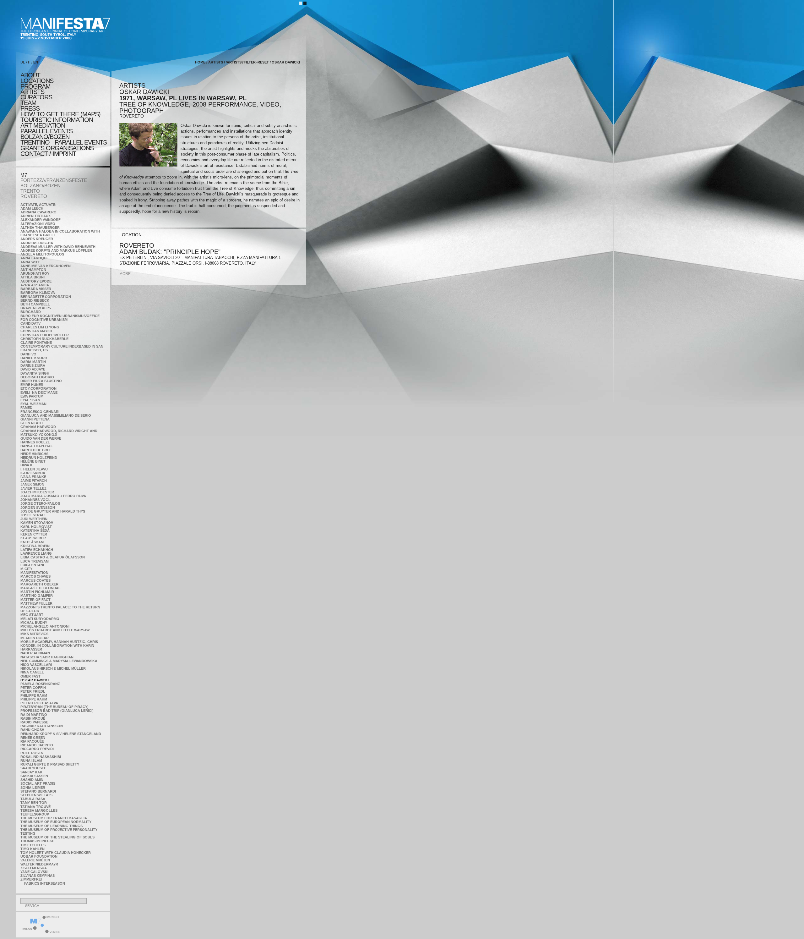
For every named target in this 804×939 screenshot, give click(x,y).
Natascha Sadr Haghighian (46, 657)
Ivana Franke (33, 477)
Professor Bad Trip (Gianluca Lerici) (57, 710)
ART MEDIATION (42, 125)
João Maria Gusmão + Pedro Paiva (53, 496)
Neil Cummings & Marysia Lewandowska (58, 661)
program (35, 86)
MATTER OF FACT (35, 599)
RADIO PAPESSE (34, 722)
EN (35, 62)
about (30, 75)
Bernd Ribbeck (34, 300)
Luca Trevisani (34, 561)
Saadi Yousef (33, 768)
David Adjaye (32, 369)
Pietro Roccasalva (39, 703)
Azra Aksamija (34, 285)
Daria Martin (33, 362)
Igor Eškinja (32, 473)
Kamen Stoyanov (36, 522)
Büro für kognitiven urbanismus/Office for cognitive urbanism (60, 317)
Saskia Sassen (34, 776)
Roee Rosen (31, 753)
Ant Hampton (33, 270)
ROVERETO (33, 196)
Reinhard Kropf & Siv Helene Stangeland (60, 734)
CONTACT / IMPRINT (48, 153)
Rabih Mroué (32, 718)
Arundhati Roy (34, 273)
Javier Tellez (33, 488)
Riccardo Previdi (37, 749)
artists (32, 91)
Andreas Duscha (36, 243)
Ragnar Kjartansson (41, 726)
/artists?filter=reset (247, 62)
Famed (26, 407)
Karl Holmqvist (36, 527)
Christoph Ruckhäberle (44, 339)
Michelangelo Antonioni (44, 626)
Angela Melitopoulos (42, 254)
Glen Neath (31, 423)
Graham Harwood (38, 427)
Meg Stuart (31, 615)
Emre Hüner (31, 385)
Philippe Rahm (33, 695)
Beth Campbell (35, 304)
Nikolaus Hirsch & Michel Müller (53, 668)
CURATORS (36, 97)
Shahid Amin (31, 780)
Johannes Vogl (35, 500)
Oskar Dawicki (34, 680)
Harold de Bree (36, 450)
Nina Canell (32, 672)
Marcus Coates (35, 580)
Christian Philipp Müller (44, 335)
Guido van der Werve (40, 438)
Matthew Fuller (36, 603)
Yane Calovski (34, 872)
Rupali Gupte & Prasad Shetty (49, 764)
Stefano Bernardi (38, 791)
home (200, 62)
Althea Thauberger (40, 227)
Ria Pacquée (32, 741)
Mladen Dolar (34, 638)
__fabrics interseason (42, 883)
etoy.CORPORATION (38, 388)
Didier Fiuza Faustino (41, 381)
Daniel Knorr (33, 358)
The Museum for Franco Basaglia (53, 818)
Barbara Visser (35, 289)
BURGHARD (30, 312)
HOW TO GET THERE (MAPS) (60, 114)
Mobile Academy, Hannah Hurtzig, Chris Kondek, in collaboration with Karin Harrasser (59, 645)
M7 (23, 175)
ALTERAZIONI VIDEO (37, 224)
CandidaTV (30, 323)
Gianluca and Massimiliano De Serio (55, 415)
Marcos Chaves (35, 576)
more (125, 274)
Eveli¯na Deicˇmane (38, 392)
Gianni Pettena (35, 419)
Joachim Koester (37, 492)
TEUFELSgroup (34, 814)
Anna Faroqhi (33, 258)
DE (22, 62)
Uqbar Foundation (38, 856)
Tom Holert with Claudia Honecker (55, 852)
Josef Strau (32, 515)
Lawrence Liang (36, 553)
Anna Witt (30, 262)
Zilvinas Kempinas (37, 875)
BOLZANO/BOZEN (40, 185)
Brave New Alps (35, 308)
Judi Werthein (33, 519)
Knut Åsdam (32, 542)
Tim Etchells (33, 845)
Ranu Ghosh (32, 730)
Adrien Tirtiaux (35, 216)
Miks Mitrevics (34, 634)
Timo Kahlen (32, 849)
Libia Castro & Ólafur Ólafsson (52, 557)
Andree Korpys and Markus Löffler (56, 250)
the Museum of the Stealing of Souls (57, 837)
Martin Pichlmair (37, 592)
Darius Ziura (32, 365)
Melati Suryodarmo (39, 619)
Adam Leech (31, 208)
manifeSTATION (34, 572)
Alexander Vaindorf (40, 220)
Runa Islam (31, 760)
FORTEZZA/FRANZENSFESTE (53, 180)
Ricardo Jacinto (36, 745)
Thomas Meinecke (37, 841)
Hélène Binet (33, 461)
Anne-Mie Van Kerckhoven (45, 266)
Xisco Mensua (33, 868)
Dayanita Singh (34, 373)
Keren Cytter (33, 534)
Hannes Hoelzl (35, 442)
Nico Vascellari (36, 665)
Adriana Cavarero (38, 212)
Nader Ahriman (35, 653)
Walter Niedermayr (39, 864)
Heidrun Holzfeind (38, 457)
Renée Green (32, 737)
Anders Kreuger (36, 239)
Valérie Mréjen (35, 860)
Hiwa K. (27, 465)
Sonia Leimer (32, 787)
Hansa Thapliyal (36, 446)
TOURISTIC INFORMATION (56, 120)
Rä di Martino (33, 715)
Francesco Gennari (39, 412)
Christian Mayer (36, 331)
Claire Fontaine (36, 342)
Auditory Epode (36, 281)
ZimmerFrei (31, 879)
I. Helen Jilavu (34, 469)
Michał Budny (33, 622)
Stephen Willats (36, 795)
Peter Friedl (32, 691)
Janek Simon (32, 484)
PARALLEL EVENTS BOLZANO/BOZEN (46, 134)
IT (29, 62)
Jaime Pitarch (33, 480)
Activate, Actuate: (38, 204)
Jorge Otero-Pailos (40, 503)
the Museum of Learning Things (51, 826)
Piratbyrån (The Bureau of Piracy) (54, 707)
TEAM (28, 103)
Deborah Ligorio (37, 377)
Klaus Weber (33, 538)
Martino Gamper (36, 595)
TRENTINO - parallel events (63, 142)
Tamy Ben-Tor (33, 802)
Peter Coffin (33, 687)
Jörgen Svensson (37, 507)
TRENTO (30, 191)
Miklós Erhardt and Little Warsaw (55, 630)
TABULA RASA (32, 799)
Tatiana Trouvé (35, 807)
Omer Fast (30, 676)
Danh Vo (28, 354)
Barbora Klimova (37, 292)
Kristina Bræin (35, 546)
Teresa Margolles (38, 810)
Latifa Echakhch (36, 550)
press (30, 108)
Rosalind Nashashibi (40, 757)
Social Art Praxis (37, 783)
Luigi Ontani (32, 565)
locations (36, 81)
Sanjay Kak (31, 772)
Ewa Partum (31, 396)
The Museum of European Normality (55, 822)
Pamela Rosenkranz (40, 684)
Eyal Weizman (33, 404)
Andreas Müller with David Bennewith (57, 247)
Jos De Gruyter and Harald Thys (52, 511)
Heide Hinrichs (34, 454)
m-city (26, 569)
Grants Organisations (57, 148)
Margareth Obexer (39, 584)
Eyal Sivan (30, 400)
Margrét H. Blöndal (40, 588)
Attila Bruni (32, 277)
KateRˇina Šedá (35, 530)
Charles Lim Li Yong (39, 327)
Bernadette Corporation (45, 297)
